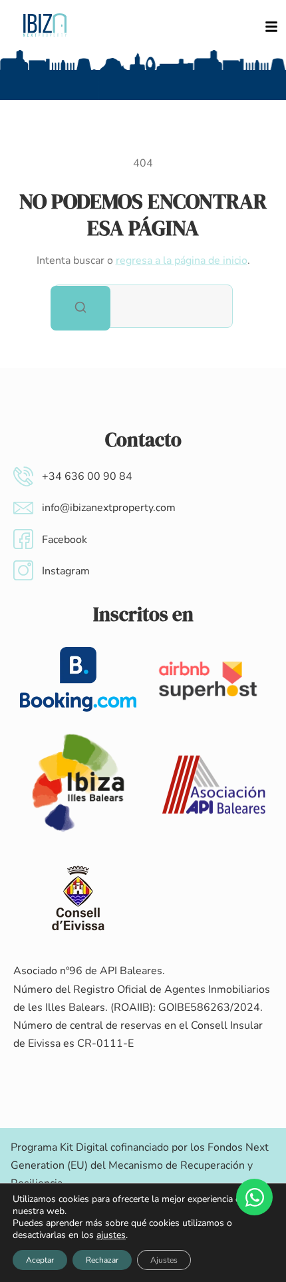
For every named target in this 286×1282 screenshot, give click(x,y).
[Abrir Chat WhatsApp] (254, 1197)
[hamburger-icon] (271, 25)
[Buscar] (80, 308)
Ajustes (164, 1260)
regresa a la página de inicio (181, 260)
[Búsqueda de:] (143, 306)
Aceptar (40, 1260)
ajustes (111, 1235)
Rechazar (102, 1260)
